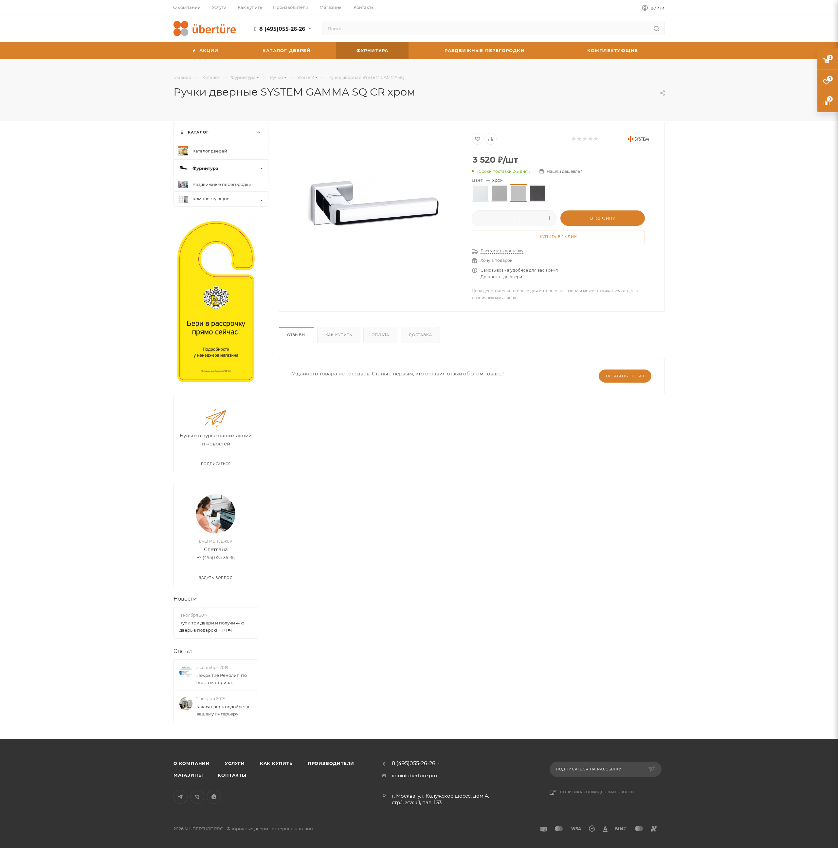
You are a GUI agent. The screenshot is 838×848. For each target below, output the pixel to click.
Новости (185, 599)
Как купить (338, 335)
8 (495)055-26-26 (282, 29)
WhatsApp (214, 797)
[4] (590, 139)
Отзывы (296, 335)
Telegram (180, 797)
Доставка (420, 335)
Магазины (188, 775)
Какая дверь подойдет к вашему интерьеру (222, 710)
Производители (331, 763)
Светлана (216, 549)
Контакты (232, 775)
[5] (595, 139)
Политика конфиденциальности (597, 792)
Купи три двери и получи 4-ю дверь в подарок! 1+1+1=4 (211, 626)
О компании (191, 763)
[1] (573, 139)
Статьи (182, 651)
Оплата (380, 335)
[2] (579, 139)
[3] (584, 139)
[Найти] (656, 28)
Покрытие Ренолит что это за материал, (221, 679)
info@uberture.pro (414, 775)
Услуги (235, 763)
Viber (197, 797)
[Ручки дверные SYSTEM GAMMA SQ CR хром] (375, 205)
